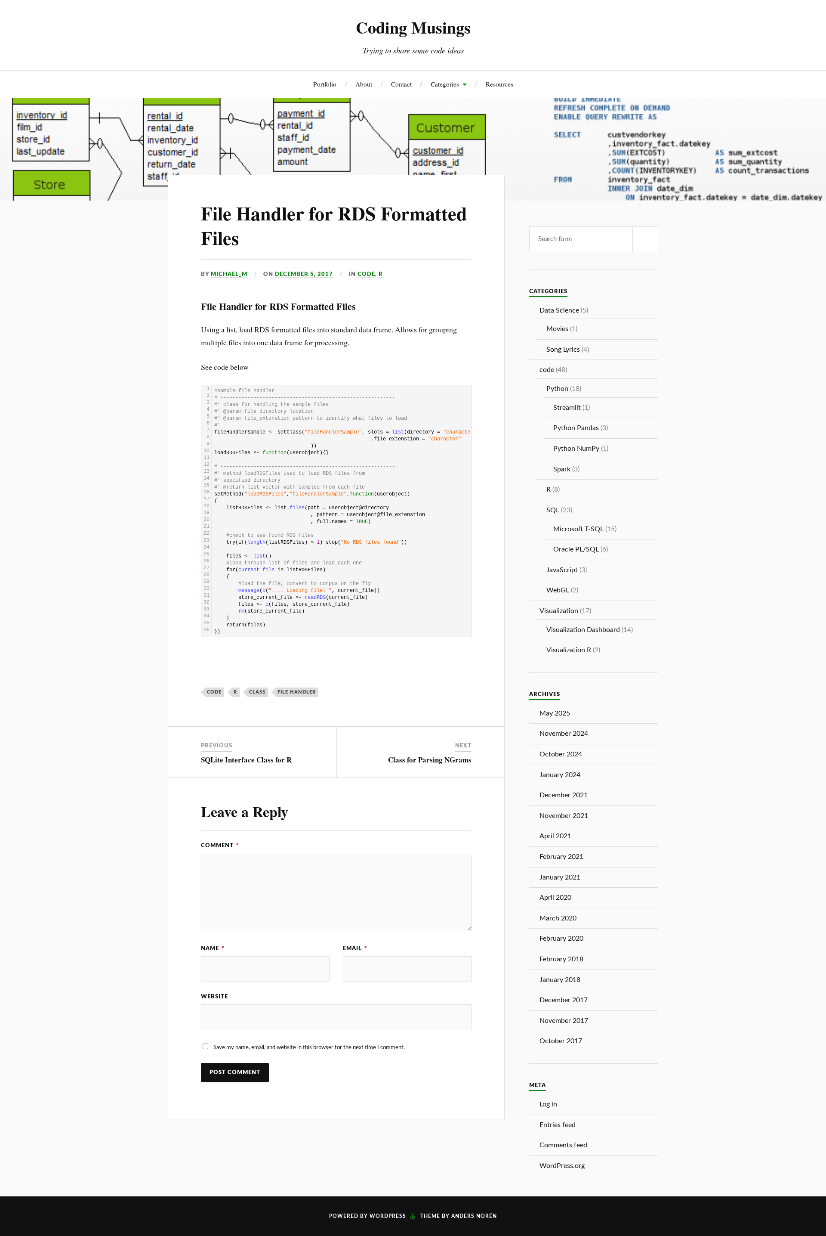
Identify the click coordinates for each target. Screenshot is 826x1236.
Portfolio (324, 84)
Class (257, 692)
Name (213, 948)
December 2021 (563, 795)
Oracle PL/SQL (576, 549)
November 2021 (563, 815)
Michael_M (229, 274)
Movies (557, 328)
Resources (499, 84)
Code (214, 692)
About (363, 84)
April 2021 (555, 836)
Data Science (559, 310)
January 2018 (559, 979)
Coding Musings (413, 27)
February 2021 (561, 856)
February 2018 (561, 959)
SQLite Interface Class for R (246, 759)
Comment (220, 845)
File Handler (296, 692)
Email (355, 948)
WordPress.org (562, 1165)
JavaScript (562, 570)
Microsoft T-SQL (578, 529)
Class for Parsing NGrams (430, 759)
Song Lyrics (563, 349)
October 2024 (560, 754)
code (366, 274)
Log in (548, 1104)
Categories (445, 84)
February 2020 (561, 938)
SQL (552, 510)
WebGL (557, 590)
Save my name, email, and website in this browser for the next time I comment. (309, 1047)
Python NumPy (576, 448)
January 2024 (559, 774)
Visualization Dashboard (583, 629)
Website (214, 996)
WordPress (388, 1216)
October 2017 (560, 1041)
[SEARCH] (645, 239)
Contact (401, 84)
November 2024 (563, 733)
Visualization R (568, 650)
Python (557, 388)
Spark (561, 469)
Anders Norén (474, 1216)
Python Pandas (576, 427)
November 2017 (563, 1020)
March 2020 (557, 918)
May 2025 (554, 713)
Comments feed (563, 1145)
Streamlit (567, 407)
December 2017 (563, 1000)
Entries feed (557, 1124)
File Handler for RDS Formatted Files (334, 225)
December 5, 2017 (304, 274)
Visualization (558, 610)
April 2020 (555, 897)
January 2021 (559, 877)
